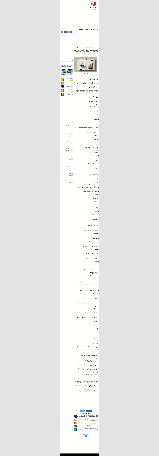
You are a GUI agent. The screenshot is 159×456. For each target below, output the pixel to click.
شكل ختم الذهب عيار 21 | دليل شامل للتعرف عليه (69, 90)
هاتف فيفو (71, 180)
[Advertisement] (70, 6)
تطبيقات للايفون (71, 139)
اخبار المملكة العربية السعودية (69, 125)
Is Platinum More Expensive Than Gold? (91, 390)
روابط (72, 157)
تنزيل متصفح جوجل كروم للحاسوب (69, 150)
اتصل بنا (63, 454)
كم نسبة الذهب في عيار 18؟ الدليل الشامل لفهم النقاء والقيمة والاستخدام (89, 425)
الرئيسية (96, 13)
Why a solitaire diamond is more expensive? (90, 389)
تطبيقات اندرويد (71, 136)
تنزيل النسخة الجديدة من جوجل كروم (68, 143)
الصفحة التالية (76, 439)
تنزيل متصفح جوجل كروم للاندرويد (69, 148)
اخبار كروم (71, 129)
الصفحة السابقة (95, 439)
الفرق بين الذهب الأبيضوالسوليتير (92, 374)
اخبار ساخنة (71, 127)
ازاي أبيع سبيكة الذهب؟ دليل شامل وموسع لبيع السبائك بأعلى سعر (89, 415)
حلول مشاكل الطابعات (70, 155)
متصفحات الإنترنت (71, 161)
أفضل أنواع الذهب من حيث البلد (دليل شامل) (92, 422)
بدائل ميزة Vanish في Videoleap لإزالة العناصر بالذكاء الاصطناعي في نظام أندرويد (67, 63)
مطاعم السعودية (71, 164)
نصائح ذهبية (71, 177)
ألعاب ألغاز (71, 130)
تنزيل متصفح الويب (70, 146)
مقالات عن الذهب (95, 31)
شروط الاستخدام (66, 454)
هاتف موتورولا (71, 182)
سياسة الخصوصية (71, 454)
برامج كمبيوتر (71, 134)
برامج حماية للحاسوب (70, 132)
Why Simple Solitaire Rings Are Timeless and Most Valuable (88, 391)
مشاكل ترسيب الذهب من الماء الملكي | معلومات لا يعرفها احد (69, 86)
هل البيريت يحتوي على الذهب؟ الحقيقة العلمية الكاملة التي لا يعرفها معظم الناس (69, 94)
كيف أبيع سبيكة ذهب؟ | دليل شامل (93, 418)
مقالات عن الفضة (71, 175)
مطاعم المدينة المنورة (70, 166)
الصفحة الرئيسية (85, 439)
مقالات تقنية (71, 171)
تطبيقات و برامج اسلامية (70, 141)
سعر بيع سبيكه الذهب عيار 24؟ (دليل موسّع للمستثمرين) (91, 428)
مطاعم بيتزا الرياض (70, 168)
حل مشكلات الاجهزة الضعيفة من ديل (68, 152)
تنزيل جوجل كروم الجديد (70, 145)
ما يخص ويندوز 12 (71, 159)
